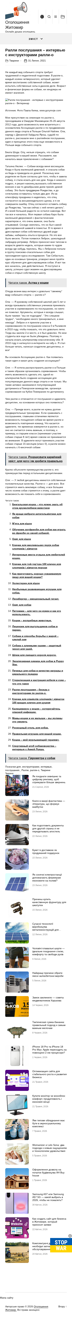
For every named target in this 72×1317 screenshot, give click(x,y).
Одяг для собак (21, 604)
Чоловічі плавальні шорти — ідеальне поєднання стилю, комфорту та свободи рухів (48, 951)
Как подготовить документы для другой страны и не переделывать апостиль (48, 828)
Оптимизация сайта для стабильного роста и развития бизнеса (49, 1074)
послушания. (12, 770)
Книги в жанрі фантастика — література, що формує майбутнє (48, 803)
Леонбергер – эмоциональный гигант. (35, 598)
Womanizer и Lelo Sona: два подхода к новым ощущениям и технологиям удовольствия (49, 1148)
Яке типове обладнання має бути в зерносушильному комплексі (48, 1123)
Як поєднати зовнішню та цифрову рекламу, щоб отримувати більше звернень (48, 779)
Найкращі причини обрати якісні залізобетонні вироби (47, 974)
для (19, 766)
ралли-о (34, 770)
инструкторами (30, 766)
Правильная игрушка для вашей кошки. (37, 733)
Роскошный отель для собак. (30, 727)
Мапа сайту (6, 1297)
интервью (46, 766)
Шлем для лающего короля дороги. (34, 655)
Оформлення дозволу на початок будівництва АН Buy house (48, 1172)
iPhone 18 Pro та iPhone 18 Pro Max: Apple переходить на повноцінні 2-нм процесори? (49, 1049)
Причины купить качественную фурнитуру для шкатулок (49, 902)
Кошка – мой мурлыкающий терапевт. (35, 739)
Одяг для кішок (21, 539)
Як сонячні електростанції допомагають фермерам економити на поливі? (47, 877)
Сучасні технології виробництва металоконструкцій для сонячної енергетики (45, 928)
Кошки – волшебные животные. (32, 620)
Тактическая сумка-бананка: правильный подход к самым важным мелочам (49, 1025)
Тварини (14, 60)
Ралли (25, 770)
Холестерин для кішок (26, 583)
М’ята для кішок (22, 523)
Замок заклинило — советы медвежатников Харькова (48, 999)
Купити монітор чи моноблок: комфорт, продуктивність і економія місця (49, 1098)
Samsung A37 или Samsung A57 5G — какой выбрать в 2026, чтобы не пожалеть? (48, 1197)
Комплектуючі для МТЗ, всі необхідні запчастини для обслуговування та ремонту (48, 1246)
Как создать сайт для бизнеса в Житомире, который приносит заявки (49, 1221)
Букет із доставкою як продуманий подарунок (45, 851)
